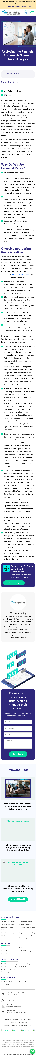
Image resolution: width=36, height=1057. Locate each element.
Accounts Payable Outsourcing (7, 928)
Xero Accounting (24, 963)
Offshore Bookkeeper (26, 982)
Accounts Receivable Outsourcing (26, 936)
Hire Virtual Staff (6, 982)
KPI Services (5, 935)
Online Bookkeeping (25, 921)
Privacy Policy (23, 1022)
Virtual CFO (5, 985)
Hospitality (4, 951)
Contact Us (12, 1022)
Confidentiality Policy (25, 1025)
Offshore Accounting (8, 921)
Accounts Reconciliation (27, 927)
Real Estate (5, 954)
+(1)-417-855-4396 (12, 1000)
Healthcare (22, 948)
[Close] (34, 1)
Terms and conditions (10, 1025)
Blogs (29, 1019)
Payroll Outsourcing (7, 932)
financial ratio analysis (20, 274)
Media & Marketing (25, 951)
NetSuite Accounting (26, 967)
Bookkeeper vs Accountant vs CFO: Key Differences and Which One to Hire (18, 806)
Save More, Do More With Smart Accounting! (22, 569)
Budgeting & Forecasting (27, 932)
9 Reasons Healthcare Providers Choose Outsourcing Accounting (18, 888)
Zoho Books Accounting (9, 967)
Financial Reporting (25, 924)
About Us (8, 1019)
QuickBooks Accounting (9, 963)
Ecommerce (5, 948)
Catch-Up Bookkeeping (8, 924)
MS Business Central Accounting (8, 971)
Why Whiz (16, 1019)
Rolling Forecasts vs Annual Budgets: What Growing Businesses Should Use (18, 847)
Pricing (23, 1019)
